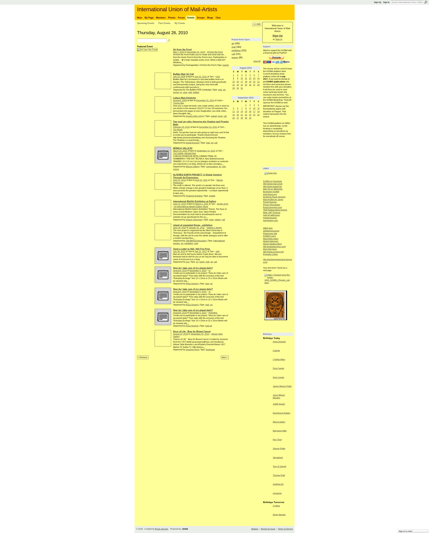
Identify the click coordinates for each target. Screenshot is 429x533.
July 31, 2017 (201, 251)
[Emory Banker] (267, 518)
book (220, 116)
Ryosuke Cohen (270, 254)
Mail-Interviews (270, 249)
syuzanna (277, 493)
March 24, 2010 (180, 151)
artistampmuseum (271, 231)
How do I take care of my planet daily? (193, 268)
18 (246, 82)
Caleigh (276, 350)
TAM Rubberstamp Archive (275, 210)
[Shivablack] (267, 460)
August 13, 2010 (180, 334)
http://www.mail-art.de (273, 184)
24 (242, 85)
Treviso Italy (178, 103)
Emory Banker (279, 515)
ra (209, 270)
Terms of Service (285, 529)
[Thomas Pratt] (267, 478)
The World (177, 130)
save (185, 92)
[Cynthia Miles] (267, 362)
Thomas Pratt (279, 475)
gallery (218, 220)
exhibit (212, 196)
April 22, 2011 (201, 180)
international (219, 241)
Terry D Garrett (279, 466)
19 (250, 82)
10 (242, 78)
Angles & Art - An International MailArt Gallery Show (200, 205)
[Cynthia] (267, 509)
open (211, 220)
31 (242, 88)
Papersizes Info (270, 233)
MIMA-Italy (268, 228)
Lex (187, 262)
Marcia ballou (279, 422)
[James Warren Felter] (267, 389)
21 (258, 82)
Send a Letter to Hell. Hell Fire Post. (191, 249)
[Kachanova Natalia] (267, 416)
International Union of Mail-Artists (177, 9)
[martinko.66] (267, 487)
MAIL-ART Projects (271, 212)
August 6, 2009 (180, 100)
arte (224, 166)
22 (233, 85)
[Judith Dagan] (267, 407)
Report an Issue (268, 529)
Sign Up (377, 2)
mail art (208, 326)
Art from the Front (182, 49)
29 (233, 88)
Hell (218, 251)
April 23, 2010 (179, 180)
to (181, 92)
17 (242, 82)
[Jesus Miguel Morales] (267, 398)
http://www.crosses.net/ (273, 252)
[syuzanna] (267, 496)
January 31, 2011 (197, 228)
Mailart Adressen (270, 241)
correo (176, 169)
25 (246, 85)
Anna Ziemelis (279, 342)
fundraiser (210, 349)
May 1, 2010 (178, 52)
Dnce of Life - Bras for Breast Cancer (192, 331)
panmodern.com (270, 220)
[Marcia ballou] (267, 425)
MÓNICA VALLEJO (182, 148)
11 (246, 78)
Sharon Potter (279, 448)
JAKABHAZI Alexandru (196, 241)
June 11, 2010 (179, 204)
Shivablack (278, 457)
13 (254, 78)
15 (233, 82)
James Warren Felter (282, 386)
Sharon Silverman (194, 220)
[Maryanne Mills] (267, 434)
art (224, 90)
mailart (226, 65)
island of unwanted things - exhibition (192, 225)
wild (190, 92)
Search (425, 2)
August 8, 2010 (180, 270)
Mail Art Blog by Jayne (273, 199)
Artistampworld (270, 218)
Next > (224, 357)
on (197, 262)
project (176, 92)
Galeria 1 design (214, 228)
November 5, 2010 (198, 270)
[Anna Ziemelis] (267, 345)
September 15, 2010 (206, 151)
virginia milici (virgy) (195, 116)
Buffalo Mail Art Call (183, 74)
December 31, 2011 (208, 127)
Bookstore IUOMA (271, 192)
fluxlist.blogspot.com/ (272, 207)
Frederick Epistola (194, 196)
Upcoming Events (145, 23)
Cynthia (276, 506)
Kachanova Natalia (281, 413)
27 (254, 85)
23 (238, 85)
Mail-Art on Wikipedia (273, 189)
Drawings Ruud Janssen (274, 197)
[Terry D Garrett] (267, 469)
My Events (180, 23)
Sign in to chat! (405, 531)
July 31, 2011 (201, 77)
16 (238, 82)
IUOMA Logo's (269, 236)
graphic (176, 243)
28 (258, 85)
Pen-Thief (277, 440)
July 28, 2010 (179, 251)
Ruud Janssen (161, 529)
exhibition (188, 243)
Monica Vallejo (192, 166)
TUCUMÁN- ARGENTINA (184, 153)
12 (250, 78)
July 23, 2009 (179, 77)
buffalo (196, 92)
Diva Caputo (278, 368)
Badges (254, 529)
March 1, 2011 (201, 204)
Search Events (169, 40)
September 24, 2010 (200, 334)
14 (258, 78)
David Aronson (192, 143)
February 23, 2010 (181, 127)
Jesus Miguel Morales (279, 396)
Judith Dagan (279, 404)
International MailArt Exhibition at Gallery (194, 201)
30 (238, 88)
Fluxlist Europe (270, 202)
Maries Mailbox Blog (272, 244)
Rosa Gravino (192, 283)
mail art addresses (271, 215)
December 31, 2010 (196, 52)
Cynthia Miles (279, 359)
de (220, 166)
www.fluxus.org (270, 194)
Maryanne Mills (280, 431)
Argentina (212, 313)
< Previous (142, 357)
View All (257, 61)
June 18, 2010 (179, 228)
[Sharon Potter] (267, 451)
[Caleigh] (267, 353)
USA (218, 77)
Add (258, 24)
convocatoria (212, 166)
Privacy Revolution (271, 205)
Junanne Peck (192, 349)
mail (220, 90)
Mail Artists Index (270, 239)
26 (250, 85)
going (202, 262)
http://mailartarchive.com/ (274, 246)
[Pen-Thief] (267, 443)
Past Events (164, 23)
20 (254, 82)
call (225, 116)
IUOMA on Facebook (272, 181)
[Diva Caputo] (267, 371)
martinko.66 (278, 484)
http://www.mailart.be (272, 186)
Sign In (386, 2)
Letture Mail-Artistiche (184, 98)
